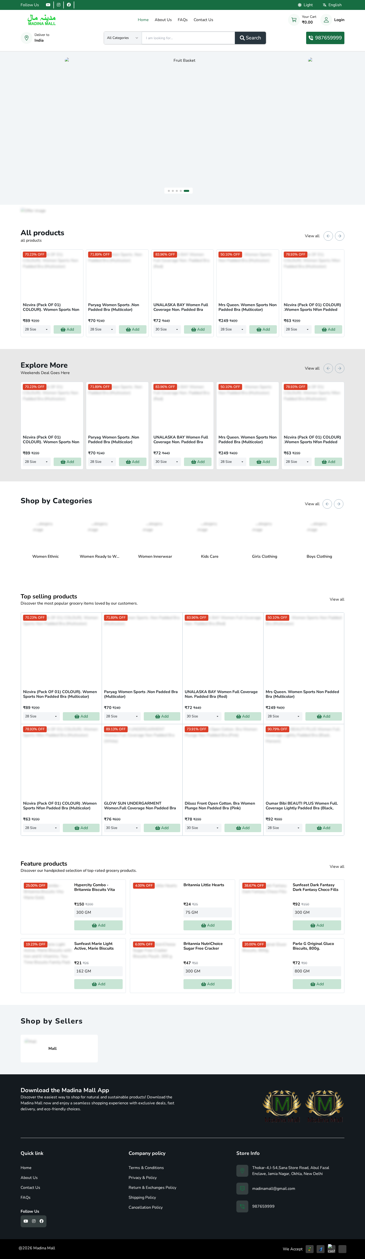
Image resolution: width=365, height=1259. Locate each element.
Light (308, 5)
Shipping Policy (142, 1197)
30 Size (161, 329)
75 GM (191, 912)
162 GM (83, 971)
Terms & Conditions (146, 1168)
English (335, 5)
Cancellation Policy (146, 1207)
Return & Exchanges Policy (152, 1187)
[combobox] (123, 38)
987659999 (328, 37)
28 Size (30, 329)
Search (253, 37)
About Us (29, 1177)
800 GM (302, 971)
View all (312, 236)
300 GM (83, 912)
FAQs (26, 1197)
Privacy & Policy (143, 1177)
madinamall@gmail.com (273, 1188)
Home (26, 1168)
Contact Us (30, 1187)
